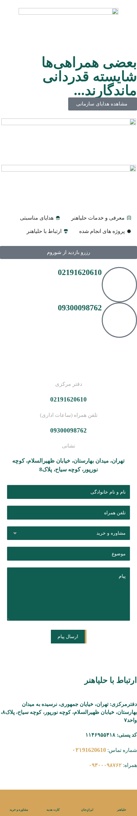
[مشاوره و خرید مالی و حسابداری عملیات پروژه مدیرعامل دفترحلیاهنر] (68, 533)
